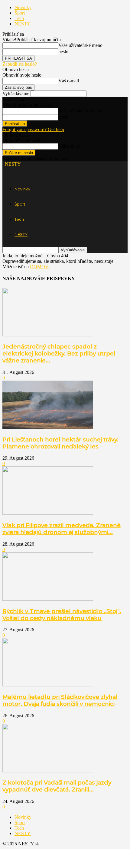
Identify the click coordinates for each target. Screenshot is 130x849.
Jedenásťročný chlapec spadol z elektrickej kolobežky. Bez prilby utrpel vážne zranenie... (58, 353)
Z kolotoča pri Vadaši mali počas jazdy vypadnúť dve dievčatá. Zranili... (56, 786)
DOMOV (39, 266)
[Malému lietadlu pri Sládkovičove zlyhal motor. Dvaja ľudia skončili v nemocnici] (47, 684)
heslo (63, 51)
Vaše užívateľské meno (80, 45)
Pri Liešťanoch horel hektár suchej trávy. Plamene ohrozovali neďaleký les (60, 443)
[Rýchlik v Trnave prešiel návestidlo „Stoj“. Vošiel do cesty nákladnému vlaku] (47, 599)
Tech (19, 18)
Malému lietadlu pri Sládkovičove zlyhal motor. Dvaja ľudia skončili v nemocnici (60, 700)
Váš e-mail (68, 80)
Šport (20, 12)
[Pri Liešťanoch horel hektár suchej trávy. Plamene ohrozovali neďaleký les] (47, 427)
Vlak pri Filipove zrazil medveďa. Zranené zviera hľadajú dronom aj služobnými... (61, 529)
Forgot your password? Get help (33, 129)
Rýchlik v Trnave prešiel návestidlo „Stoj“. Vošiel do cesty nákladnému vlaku (61, 615)
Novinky (23, 7)
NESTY (23, 23)
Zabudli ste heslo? (19, 64)
